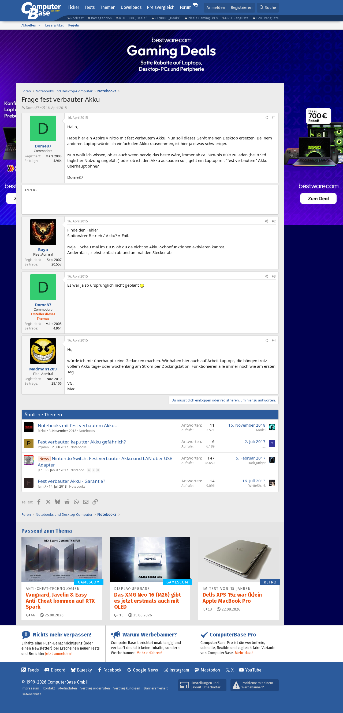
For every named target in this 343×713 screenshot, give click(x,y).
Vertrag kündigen (126, 688)
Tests (89, 7)
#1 (274, 117)
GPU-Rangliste (236, 18)
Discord (58, 670)
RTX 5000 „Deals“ (133, 18)
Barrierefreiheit (156, 688)
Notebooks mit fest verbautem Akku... (78, 425)
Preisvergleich (160, 7)
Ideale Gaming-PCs (203, 18)
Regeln (73, 25)
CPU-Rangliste (267, 18)
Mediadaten (67, 688)
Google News (145, 670)
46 (32, 615)
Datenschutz (31, 694)
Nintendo (77, 470)
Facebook (112, 670)
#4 (274, 340)
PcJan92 (44, 447)
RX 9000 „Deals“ (167, 18)
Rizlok (42, 430)
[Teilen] (266, 118)
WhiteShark (257, 485)
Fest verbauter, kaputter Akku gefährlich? (82, 442)
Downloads (131, 7)
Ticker (73, 7)
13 (121, 615)
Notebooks (87, 430)
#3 (274, 276)
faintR (42, 486)
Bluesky (84, 670)
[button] (39, 25)
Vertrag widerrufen (95, 688)
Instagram (179, 670)
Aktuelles (28, 25)
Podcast (77, 18)
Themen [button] (107, 7)
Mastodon (210, 670)
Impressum (30, 688)
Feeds (33, 670)
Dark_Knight (257, 463)
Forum (186, 7)
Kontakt (49, 688)
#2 (274, 221)
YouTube (253, 670)
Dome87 (32, 107)
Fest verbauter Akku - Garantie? (71, 481)
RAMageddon (101, 18)
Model (261, 430)
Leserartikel (54, 25)
